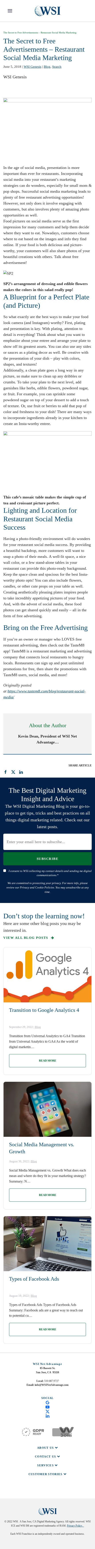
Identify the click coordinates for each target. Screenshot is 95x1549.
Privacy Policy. (75, 1525)
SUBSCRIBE (48, 859)
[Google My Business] (47, 1402)
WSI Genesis (32, 66)
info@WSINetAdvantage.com (51, 1384)
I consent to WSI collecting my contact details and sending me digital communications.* (50, 873)
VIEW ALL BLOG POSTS (26, 937)
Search (56, 66)
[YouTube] (47, 1406)
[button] (10, 10)
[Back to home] (47, 10)
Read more (47, 1060)
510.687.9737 (51, 1380)
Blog (47, 66)
